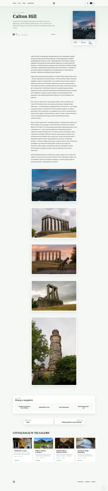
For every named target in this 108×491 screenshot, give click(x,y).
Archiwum (87, 481)
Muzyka (93, 481)
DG (16, 33)
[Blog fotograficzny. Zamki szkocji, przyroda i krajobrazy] (14, 481)
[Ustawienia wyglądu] (88, 3)
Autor (19, 3)
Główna (14, 3)
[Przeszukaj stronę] (85, 3)
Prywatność (80, 481)
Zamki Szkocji (31, 3)
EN (93, 3)
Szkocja (18, 12)
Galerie (24, 3)
